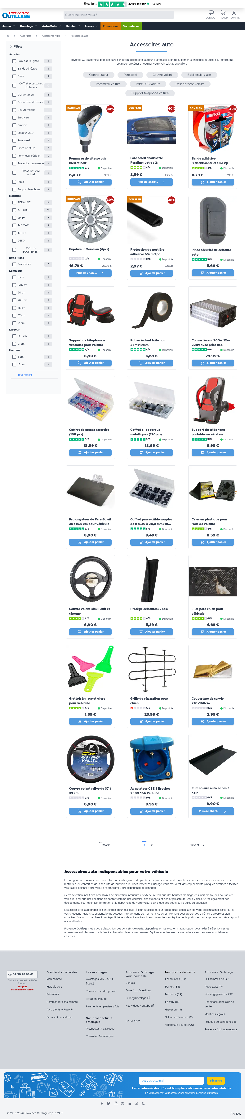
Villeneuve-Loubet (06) (179, 1025)
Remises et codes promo (101, 991)
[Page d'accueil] (7, 35)
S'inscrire (216, 1080)
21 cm (21, 344)
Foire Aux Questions (138, 990)
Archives (235, 1114)
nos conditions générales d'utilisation (199, 1093)
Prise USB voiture (148, 84)
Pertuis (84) (172, 986)
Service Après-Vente (59, 1017)
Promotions (110, 26)
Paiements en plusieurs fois (102, 1006)
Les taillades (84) (175, 979)
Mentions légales (215, 1014)
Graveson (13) (173, 1009)
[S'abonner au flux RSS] (143, 1103)
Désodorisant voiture (190, 84)
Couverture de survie (31, 102)
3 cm (21, 357)
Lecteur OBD (25, 133)
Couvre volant (26, 110)
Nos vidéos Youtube (138, 1006)
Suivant (194, 845)
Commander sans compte (62, 1002)
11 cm (21, 277)
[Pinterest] (122, 1103)
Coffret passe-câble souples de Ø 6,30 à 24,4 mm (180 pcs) (151, 524)
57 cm (21, 315)
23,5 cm (22, 285)
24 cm (21, 292)
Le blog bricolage (136, 998)
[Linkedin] (129, 1103)
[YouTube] (136, 1103)
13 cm (21, 364)
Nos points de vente (180, 972)
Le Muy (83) (172, 1002)
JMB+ (21, 217)
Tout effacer (25, 375)
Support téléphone (29, 189)
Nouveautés (133, 1021)
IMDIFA (22, 233)
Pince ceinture (26, 148)
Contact (130, 983)
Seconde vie (131, 26)
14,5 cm (22, 336)
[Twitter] (109, 1103)
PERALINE (24, 202)
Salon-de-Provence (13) (179, 1017)
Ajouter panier (94, 182)
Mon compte (54, 979)
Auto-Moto (25, 36)
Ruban (21, 182)
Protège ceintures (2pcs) (149, 609)
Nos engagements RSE (219, 994)
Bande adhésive (27, 68)
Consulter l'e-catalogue (100, 1036)
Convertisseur (26, 94)
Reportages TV (214, 986)
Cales (21, 76)
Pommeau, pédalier (29, 156)
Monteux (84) (173, 994)
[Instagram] (116, 1103)
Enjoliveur (24, 117)
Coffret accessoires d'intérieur (31, 85)
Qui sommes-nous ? (217, 979)
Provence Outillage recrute (221, 1029)
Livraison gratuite (96, 999)
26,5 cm (22, 300)
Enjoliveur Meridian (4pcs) (89, 249)
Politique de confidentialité (221, 1022)
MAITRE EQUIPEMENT (31, 250)
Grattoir (22, 125)
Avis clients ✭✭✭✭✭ (60, 1009)
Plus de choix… (148, 182)
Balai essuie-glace (28, 61)
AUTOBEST (25, 210)
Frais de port (54, 986)
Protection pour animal (31, 172)
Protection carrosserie (31, 163)
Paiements (53, 994)
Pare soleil (24, 140)
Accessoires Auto (51, 36)
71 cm (21, 323)
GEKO (21, 240)
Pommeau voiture (108, 84)
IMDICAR (23, 225)
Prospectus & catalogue (100, 1028)
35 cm (21, 308)
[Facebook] (102, 1103)
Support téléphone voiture (150, 93)
